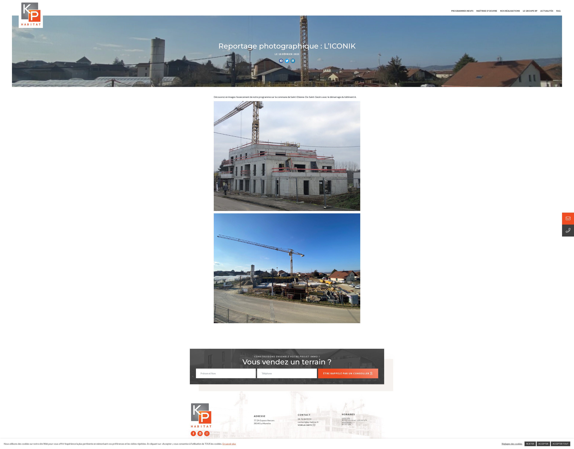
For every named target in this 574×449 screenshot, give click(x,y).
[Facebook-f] (193, 433)
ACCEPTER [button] (543, 444)
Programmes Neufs (462, 11)
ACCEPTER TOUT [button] (560, 444)
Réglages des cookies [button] (512, 444)
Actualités (546, 11)
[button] (281, 61)
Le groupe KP (530, 11)
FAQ (558, 11)
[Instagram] (206, 433)
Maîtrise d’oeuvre (486, 11)
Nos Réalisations (510, 11)
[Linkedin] (200, 433)
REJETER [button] (530, 444)
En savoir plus (229, 444)
